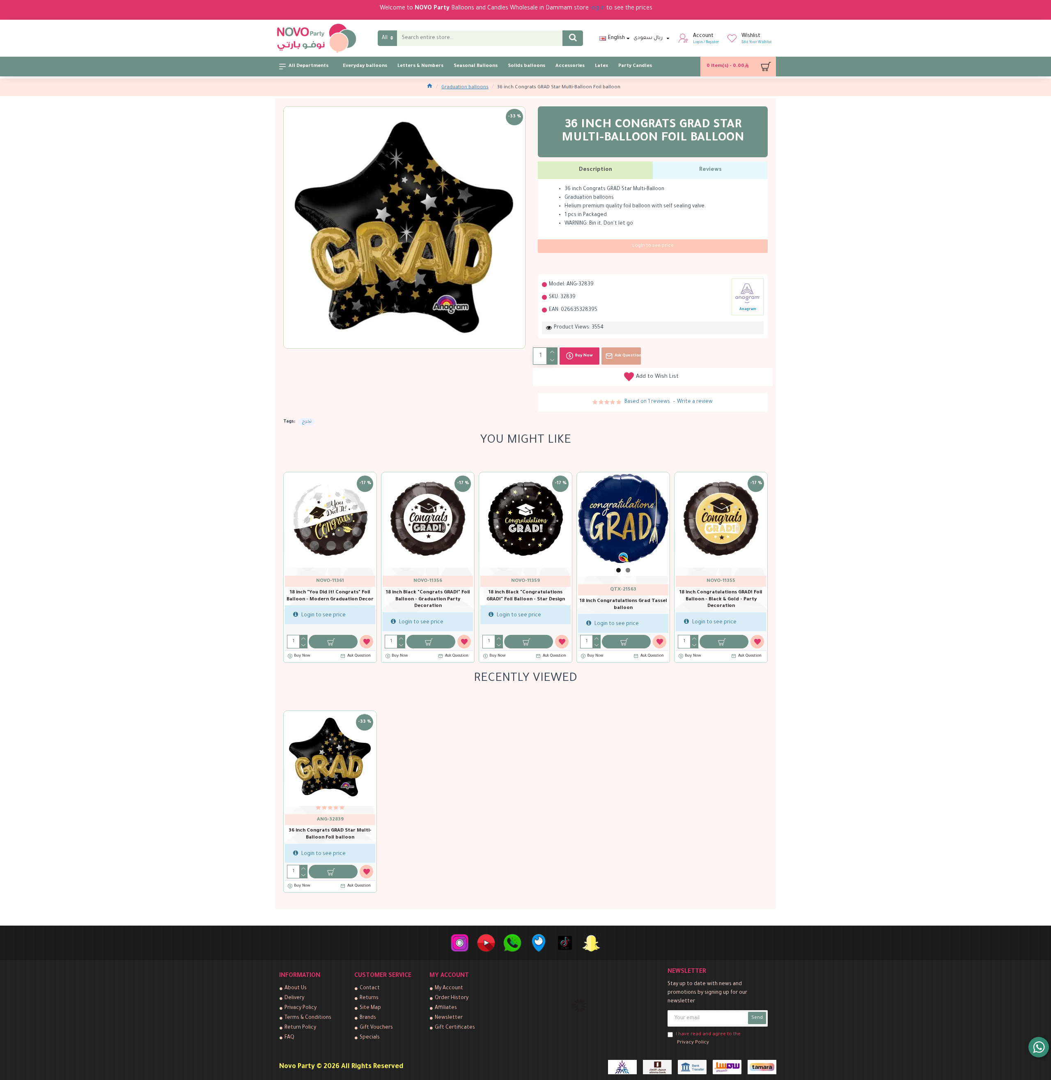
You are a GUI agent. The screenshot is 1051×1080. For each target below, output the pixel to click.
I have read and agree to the (708, 1039)
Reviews (710, 170)
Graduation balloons (465, 87)
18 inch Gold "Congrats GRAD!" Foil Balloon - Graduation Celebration (623, 596)
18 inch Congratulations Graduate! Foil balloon (330, 596)
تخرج (307, 421)
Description (595, 170)
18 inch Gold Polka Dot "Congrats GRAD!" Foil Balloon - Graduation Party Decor (721, 599)
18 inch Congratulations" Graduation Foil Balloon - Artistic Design (428, 599)
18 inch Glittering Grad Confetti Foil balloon (525, 596)
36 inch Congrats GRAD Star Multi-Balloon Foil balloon (330, 834)
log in (597, 8)
